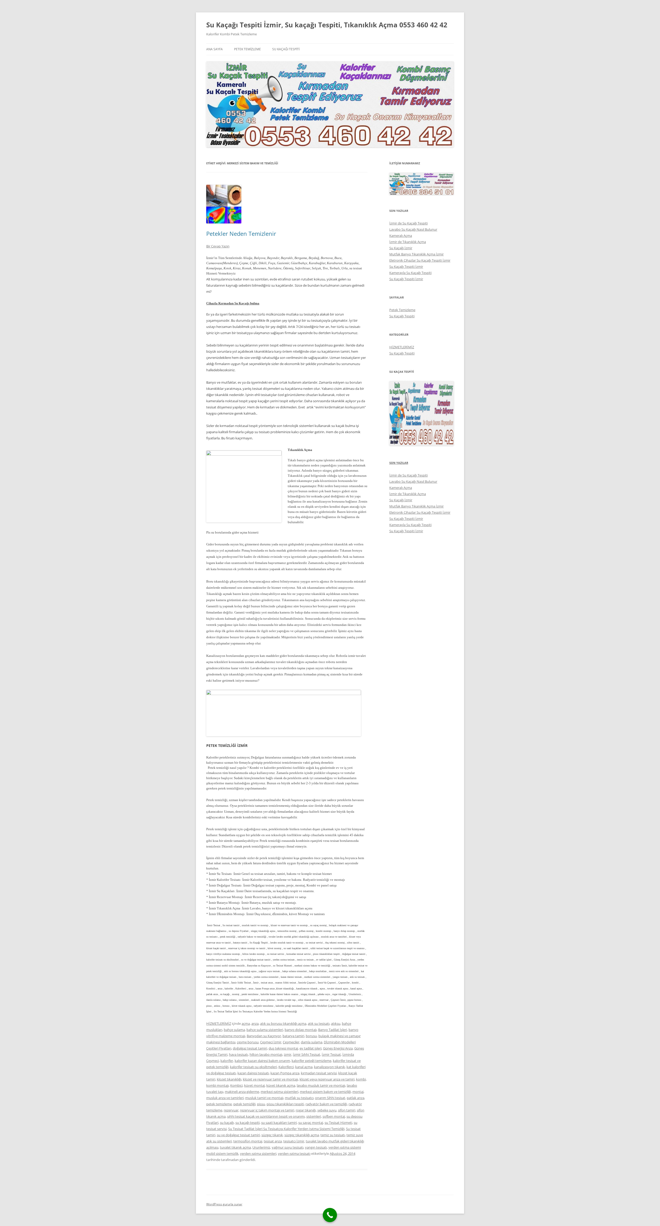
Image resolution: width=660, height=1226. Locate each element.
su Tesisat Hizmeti (338, 1122)
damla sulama (311, 1042)
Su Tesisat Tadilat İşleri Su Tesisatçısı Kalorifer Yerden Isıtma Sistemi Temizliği (286, 1128)
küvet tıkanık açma (280, 1085)
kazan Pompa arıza (284, 1073)
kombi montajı (217, 1085)
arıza (255, 1023)
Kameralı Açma (400, 235)
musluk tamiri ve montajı (264, 1097)
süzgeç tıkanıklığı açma (301, 1135)
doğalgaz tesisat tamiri (250, 1048)
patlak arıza (355, 1097)
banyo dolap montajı (301, 1029)
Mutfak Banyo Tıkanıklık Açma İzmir (416, 254)
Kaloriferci (286, 1066)
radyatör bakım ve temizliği (326, 1104)
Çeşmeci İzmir (270, 1042)
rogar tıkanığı (306, 1110)
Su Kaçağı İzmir (400, 248)
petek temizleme (219, 1104)
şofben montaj (334, 1116)
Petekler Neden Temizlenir (241, 233)
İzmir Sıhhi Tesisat (306, 1054)
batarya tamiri (293, 1036)
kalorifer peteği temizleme (311, 1060)
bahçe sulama (234, 1029)
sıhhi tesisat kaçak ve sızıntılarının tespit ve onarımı (266, 1116)
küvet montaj (254, 1085)
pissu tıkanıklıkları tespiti (285, 1104)
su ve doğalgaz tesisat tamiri (238, 1135)
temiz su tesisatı (332, 1135)
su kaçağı (227, 1122)
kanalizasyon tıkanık (329, 1066)
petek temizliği (244, 1104)
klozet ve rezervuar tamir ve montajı (270, 1079)
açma (246, 1023)
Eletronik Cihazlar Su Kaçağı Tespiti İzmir (419, 260)
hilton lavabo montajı (266, 1054)
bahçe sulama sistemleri (264, 1029)
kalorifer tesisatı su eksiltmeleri (253, 1066)
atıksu (335, 1023)
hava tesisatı (238, 1054)
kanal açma (303, 1066)
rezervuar (231, 1110)
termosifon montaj (247, 1141)
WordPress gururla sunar (224, 1204)
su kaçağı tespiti (247, 1122)
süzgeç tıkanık (272, 1135)
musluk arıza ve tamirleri (225, 1097)
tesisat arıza (273, 1141)
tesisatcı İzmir (293, 1141)
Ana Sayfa (214, 49)
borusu (311, 1036)
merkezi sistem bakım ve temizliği (325, 1091)
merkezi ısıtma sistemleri (279, 1091)
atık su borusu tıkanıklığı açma (283, 1023)
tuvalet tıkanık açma (235, 1147)
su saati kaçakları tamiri (279, 1122)
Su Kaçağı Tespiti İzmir (406, 266)
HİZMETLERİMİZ (218, 1023)
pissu (261, 1104)
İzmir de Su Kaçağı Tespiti (408, 223)
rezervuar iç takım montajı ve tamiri (267, 1110)
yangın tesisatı (316, 1147)
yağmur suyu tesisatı (287, 1147)
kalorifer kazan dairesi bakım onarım (262, 1060)
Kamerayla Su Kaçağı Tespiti (410, 272)
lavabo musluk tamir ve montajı (321, 1085)
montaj (358, 1091)
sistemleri (313, 1116)
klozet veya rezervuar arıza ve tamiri (327, 1079)
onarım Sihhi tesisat (330, 1097)
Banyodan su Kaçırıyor (264, 1036)
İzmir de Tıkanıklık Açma (407, 241)
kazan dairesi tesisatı (253, 1073)
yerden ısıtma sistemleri (258, 1153)
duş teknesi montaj (283, 1048)
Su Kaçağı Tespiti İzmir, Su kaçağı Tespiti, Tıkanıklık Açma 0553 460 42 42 (326, 24)
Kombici (236, 1085)
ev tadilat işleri (310, 1048)
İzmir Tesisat (331, 1054)
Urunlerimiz (261, 1147)
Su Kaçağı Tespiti (286, 49)
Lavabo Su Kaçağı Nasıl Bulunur (413, 229)
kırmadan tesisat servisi (319, 1073)
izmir (287, 1054)
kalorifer (226, 1060)
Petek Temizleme (247, 49)
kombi (361, 1079)
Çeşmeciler (291, 1042)
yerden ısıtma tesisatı (294, 1153)
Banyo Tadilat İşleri (332, 1029)
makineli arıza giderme (242, 1091)
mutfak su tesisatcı (299, 1097)
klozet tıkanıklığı (229, 1079)
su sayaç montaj (310, 1122)
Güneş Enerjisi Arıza (338, 1048)
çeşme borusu (248, 1042)
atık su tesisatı (318, 1023)
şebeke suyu (326, 1110)
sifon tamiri (346, 1110)
